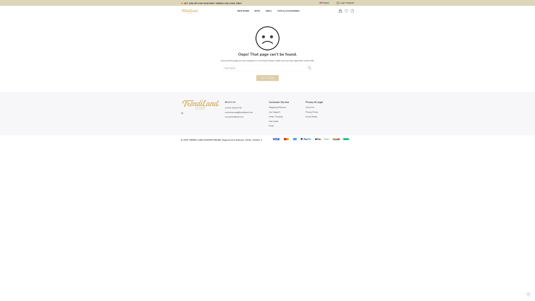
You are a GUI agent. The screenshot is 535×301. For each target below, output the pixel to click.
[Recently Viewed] (528, 294)
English (326, 2)
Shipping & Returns (277, 107)
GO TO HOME (267, 78)
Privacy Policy (312, 112)
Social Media (311, 116)
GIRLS (269, 10)
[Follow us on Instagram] (182, 113)
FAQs (271, 125)
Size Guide (273, 121)
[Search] (352, 11)
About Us (310, 107)
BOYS (257, 10)
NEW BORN (243, 10)
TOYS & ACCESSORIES (288, 10)
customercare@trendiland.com (239, 112)
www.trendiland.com (234, 116)
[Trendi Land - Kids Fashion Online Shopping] (190, 11)
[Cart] (340, 11)
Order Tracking (276, 116)
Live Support (274, 112)
